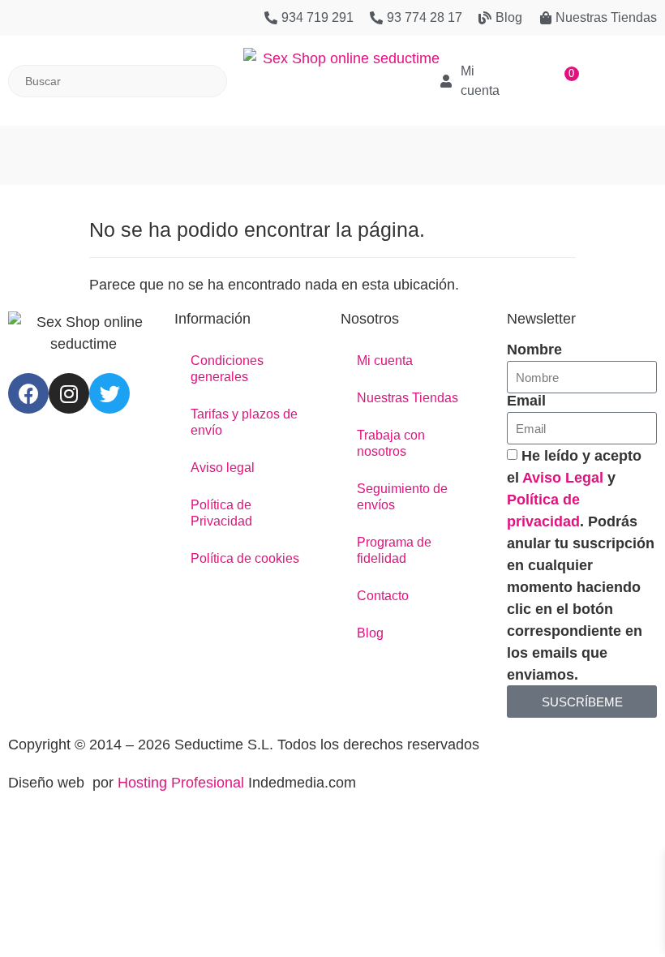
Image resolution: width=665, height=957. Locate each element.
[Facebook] (28, 393)
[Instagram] (69, 393)
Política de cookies (245, 558)
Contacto (383, 596)
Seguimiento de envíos (402, 497)
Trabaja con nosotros (391, 443)
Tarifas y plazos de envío (244, 422)
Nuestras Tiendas (407, 398)
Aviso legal (223, 467)
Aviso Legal (562, 478)
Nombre (534, 349)
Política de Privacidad (221, 513)
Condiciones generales (227, 369)
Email (526, 400)
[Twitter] (109, 393)
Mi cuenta (385, 360)
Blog (370, 633)
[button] (332, 147)
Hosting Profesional (181, 783)
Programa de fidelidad (394, 550)
